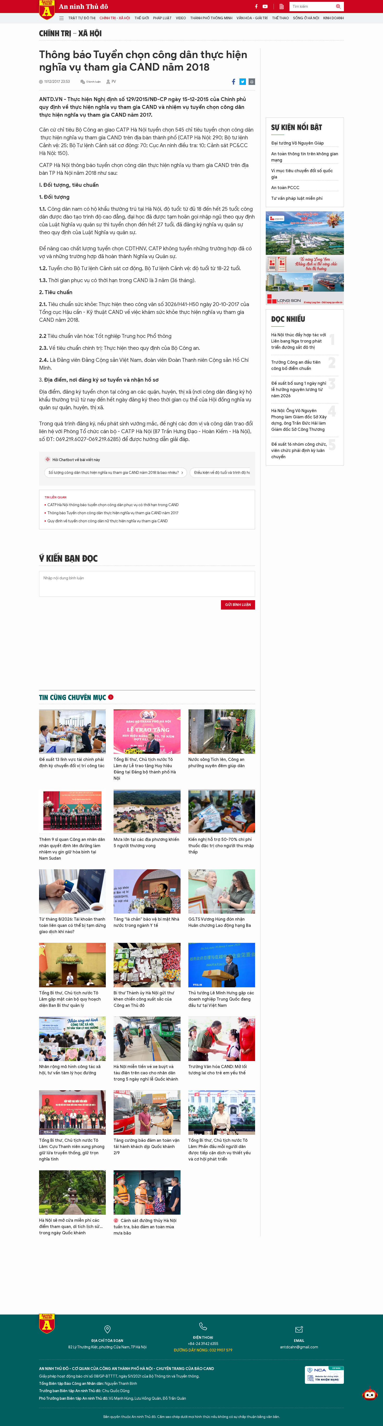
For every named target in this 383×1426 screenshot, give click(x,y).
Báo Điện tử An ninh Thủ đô (46, 10)
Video (181, 18)
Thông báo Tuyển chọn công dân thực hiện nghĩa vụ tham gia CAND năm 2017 (112, 513)
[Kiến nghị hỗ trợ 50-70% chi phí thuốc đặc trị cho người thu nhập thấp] (221, 811)
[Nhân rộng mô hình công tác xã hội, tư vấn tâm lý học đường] (72, 1038)
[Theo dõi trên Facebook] (257, 6)
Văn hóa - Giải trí (252, 18)
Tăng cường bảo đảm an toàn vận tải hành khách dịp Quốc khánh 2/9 (147, 1147)
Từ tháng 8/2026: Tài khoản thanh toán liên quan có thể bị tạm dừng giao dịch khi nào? (72, 925)
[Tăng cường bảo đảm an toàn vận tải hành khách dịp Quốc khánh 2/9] (147, 1112)
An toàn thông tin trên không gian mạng (304, 157)
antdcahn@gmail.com (299, 1347)
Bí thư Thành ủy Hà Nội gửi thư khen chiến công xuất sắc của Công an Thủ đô (144, 999)
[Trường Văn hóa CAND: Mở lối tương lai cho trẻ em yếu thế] (221, 1038)
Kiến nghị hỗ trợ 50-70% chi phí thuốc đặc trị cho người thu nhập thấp (221, 846)
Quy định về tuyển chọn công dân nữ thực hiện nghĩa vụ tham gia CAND (107, 521)
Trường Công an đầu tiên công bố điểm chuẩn (295, 365)
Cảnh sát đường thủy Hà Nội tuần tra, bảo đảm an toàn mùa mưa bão (145, 1227)
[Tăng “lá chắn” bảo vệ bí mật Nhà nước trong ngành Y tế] (147, 891)
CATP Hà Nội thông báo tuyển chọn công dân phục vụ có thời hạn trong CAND (113, 505)
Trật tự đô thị (81, 18)
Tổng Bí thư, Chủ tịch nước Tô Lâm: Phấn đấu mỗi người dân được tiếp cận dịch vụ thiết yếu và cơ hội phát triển (219, 1150)
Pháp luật (162, 18)
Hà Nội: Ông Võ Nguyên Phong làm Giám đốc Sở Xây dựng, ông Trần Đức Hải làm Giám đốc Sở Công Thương (299, 420)
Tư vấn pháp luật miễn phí (297, 198)
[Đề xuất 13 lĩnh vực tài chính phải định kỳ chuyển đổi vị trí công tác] (72, 731)
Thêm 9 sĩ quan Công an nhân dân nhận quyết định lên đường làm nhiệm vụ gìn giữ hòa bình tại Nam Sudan (72, 849)
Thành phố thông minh (211, 18)
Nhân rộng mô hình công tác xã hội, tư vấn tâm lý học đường (70, 1070)
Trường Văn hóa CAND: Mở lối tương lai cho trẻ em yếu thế (217, 1070)
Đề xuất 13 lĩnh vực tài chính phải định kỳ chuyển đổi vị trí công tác (71, 762)
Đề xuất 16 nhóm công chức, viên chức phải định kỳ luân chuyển (299, 451)
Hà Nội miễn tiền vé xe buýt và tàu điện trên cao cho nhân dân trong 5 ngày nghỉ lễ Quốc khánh (146, 1073)
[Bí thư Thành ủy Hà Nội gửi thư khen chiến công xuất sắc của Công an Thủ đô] (147, 965)
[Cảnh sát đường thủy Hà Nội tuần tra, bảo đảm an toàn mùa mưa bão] (147, 1192)
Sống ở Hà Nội (306, 18)
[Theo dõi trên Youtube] (265, 6)
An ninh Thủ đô (83, 6)
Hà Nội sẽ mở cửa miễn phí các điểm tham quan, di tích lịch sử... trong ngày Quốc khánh (71, 1227)
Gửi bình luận (238, 605)
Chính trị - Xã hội (115, 18)
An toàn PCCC (285, 187)
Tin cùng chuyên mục (72, 697)
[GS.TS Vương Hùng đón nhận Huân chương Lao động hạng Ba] (221, 891)
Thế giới (141, 18)
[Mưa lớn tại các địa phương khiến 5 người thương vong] (147, 811)
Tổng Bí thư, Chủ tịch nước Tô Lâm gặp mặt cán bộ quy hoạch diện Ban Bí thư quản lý (70, 999)
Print (252, 81)
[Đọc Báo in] (284, 6)
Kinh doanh (333, 18)
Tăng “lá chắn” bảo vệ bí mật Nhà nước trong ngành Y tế (146, 922)
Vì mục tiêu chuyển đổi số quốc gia (302, 174)
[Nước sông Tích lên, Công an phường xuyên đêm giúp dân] (221, 731)
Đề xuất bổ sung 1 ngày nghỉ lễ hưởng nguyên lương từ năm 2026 (298, 390)
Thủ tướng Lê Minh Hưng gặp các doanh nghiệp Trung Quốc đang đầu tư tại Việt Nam (221, 999)
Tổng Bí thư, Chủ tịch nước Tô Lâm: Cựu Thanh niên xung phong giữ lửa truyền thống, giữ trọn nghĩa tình (71, 1150)
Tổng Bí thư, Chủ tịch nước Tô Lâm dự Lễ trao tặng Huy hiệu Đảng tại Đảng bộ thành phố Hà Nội (145, 769)
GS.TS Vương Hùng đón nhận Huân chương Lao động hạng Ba (219, 922)
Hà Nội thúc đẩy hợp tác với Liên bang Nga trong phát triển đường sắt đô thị (298, 341)
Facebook (233, 81)
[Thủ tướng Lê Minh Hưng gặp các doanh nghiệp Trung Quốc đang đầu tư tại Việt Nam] (221, 965)
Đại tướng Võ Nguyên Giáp (297, 143)
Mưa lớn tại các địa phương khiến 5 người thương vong (146, 842)
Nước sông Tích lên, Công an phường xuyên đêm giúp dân (216, 762)
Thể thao (280, 18)
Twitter (242, 81)
